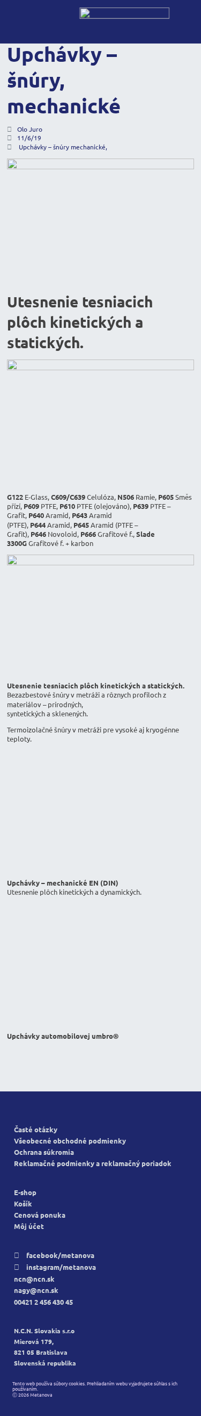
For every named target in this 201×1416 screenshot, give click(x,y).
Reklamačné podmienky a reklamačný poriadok (93, 1164)
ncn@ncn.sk (34, 1279)
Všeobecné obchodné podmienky (70, 1141)
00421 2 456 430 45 (43, 1302)
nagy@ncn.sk (36, 1290)
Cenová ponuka (39, 1215)
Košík (23, 1204)
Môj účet (29, 1227)
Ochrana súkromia (44, 1152)
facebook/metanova (54, 1256)
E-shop (25, 1193)
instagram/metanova (55, 1267)
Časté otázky (35, 1130)
